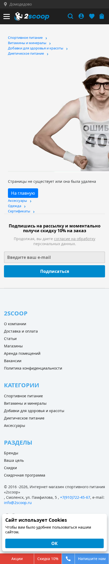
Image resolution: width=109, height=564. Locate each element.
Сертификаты (19, 211)
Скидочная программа (24, 475)
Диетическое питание (26, 53)
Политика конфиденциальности (33, 368)
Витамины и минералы (27, 42)
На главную (23, 193)
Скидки (10, 467)
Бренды (11, 452)
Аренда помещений (22, 353)
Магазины (13, 345)
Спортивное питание (25, 37)
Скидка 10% (47, 558)
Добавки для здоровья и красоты (35, 48)
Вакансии (12, 360)
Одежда (14, 205)
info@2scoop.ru (18, 502)
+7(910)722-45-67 (75, 497)
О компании (15, 323)
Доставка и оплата (21, 331)
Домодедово (21, 4)
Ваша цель (14, 460)
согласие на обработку (74, 238)
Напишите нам (92, 558)
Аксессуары (17, 200)
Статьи (10, 338)
